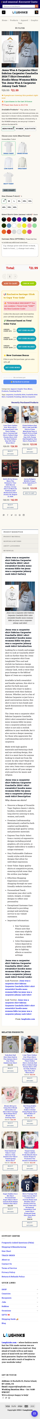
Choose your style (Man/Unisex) (16, 136)
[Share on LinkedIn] (24, 515)
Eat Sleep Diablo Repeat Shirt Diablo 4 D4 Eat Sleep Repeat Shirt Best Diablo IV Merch (29, 1111)
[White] (14, 225)
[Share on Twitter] (12, 515)
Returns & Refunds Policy (13, 1276)
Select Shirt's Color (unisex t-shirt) (17, 214)
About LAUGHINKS (11, 546)
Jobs (4, 1302)
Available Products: (10, 110)
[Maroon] (9, 219)
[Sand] (19, 225)
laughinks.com (28, 1019)
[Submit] (36, 6)
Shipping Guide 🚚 (10, 1319)
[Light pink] (29, 225)
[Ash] (19, 232)
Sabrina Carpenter (28, 397)
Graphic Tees (22, 389)
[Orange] (4, 232)
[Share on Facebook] (8, 515)
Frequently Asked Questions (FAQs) (18, 1242)
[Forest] (4, 225)
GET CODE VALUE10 (26, 338)
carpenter (9, 394)
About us (6, 1259)
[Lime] (34, 225)
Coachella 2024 (19, 394)
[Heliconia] (29, 232)
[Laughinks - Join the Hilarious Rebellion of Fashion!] (20, 12)
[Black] (4, 219)
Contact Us (7, 1264)
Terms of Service (9, 1268)
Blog (4, 1323)
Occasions (6, 1310)
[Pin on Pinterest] (20, 515)
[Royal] (24, 219)
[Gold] (24, 232)
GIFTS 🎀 (6, 1315)
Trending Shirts (15, 391)
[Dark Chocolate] (29, 219)
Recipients (6, 1298)
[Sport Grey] (14, 232)
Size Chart (6, 1251)
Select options (10, 452)
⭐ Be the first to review (20, 382)
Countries (6, 1293)
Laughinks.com (9, 1342)
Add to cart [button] (30, 493)
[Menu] (4, 12)
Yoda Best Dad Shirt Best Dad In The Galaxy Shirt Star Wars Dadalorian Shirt (10, 1059)
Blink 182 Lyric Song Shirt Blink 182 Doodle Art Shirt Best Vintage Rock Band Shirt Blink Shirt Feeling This (10, 1112)
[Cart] (36, 12)
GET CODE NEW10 (12, 367)
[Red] (9, 232)
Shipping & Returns (12, 541)
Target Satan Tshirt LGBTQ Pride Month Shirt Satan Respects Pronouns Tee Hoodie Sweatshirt (29, 1155)
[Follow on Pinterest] (9, 1398)
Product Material (11, 536)
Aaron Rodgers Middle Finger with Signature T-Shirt (30, 482)
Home (4, 20)
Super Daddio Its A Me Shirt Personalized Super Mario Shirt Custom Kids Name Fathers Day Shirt (10, 1198)
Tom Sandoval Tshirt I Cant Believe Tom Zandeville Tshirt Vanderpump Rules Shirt (10, 1155)
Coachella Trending (13, 397)
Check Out (28, 283)
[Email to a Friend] (16, 515)
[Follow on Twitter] (6, 1398)
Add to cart (10, 283)
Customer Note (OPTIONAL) (13, 239)
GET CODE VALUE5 (26, 330)
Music (30, 389)
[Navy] (14, 219)
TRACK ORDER (8, 1255)
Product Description (13, 532)
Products (14, 20)
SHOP (4, 1289)
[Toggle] (37, 1289)
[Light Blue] (9, 225)
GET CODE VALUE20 (26, 347)
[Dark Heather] (34, 219)
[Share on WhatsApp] (4, 515)
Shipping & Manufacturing (14, 1247)
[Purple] (19, 219)
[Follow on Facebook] (3, 1398)
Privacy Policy (8, 1272)
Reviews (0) (8, 550)
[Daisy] (24, 225)
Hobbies (5, 1306)
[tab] (20, 532)
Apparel (24, 20)
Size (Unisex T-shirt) (11, 196)
